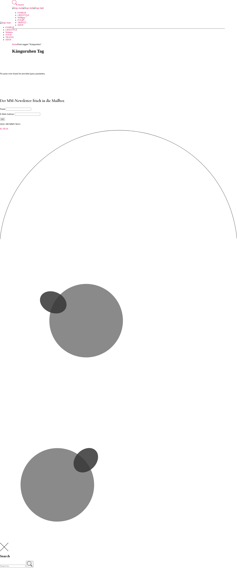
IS (7, 129)
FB (4, 129)
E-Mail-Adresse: (7, 114)
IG (1, 129)
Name (2, 109)
